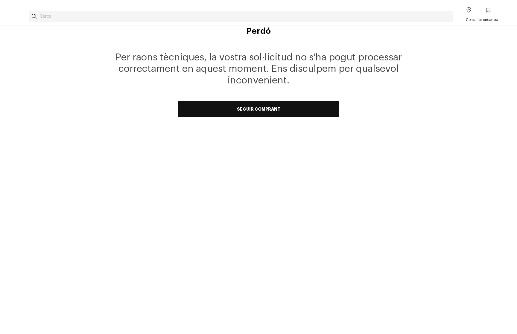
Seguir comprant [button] (258, 109)
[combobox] (241, 16)
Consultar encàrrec (482, 20)
